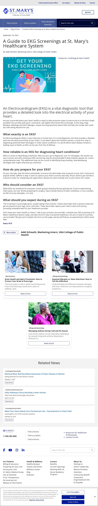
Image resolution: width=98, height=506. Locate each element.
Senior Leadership (81, 467)
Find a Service (33, 439)
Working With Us (57, 469)
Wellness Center (33, 469)
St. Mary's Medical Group (13, 472)
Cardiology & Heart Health (78, 58)
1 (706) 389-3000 (9, 436)
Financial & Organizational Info (82, 478)
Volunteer (78, 472)
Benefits (53, 464)
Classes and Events (34, 467)
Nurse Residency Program (57, 473)
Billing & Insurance (10, 464)
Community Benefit (82, 475)
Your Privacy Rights (73, 492)
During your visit (10, 469)
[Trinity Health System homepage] (18, 15)
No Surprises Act (10, 480)
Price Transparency (11, 477)
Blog (28, 472)
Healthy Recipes (33, 464)
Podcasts (30, 475)
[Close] (95, 497)
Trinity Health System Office (48, 3)
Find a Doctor (12, 23)
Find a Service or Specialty (47, 23)
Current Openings (57, 467)
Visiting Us (78, 464)
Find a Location (30, 23)
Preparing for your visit (12, 467)
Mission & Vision (80, 3)
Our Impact (66, 3)
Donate (92, 3)
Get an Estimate (9, 475)
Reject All (73, 497)
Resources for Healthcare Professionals (76, 433)
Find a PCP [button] (7, 223)
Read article (25, 273)
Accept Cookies (73, 502)
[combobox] (77, 23)
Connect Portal (72, 437)
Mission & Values (81, 469)
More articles (11, 232)
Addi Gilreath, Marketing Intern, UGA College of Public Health (31, 52)
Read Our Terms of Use (36, 500)
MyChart (88, 12)
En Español (78, 482)
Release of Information (12, 483)
